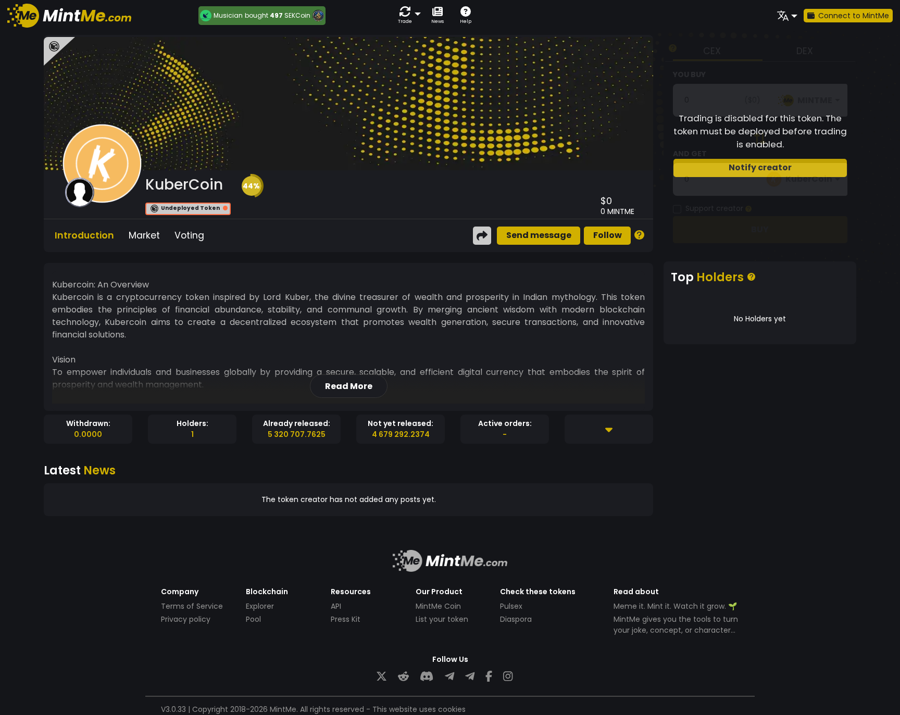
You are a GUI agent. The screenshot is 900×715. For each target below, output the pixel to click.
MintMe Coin (438, 606)
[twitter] (381, 676)
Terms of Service (192, 606)
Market (144, 235)
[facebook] (488, 676)
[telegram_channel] (469, 676)
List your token (442, 619)
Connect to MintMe (853, 15)
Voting (189, 235)
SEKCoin (297, 15)
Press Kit (345, 619)
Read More (348, 386)
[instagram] (507, 676)
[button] (407, 15)
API (336, 606)
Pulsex (511, 606)
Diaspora (516, 619)
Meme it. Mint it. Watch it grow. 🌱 (675, 606)
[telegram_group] (449, 676)
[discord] (426, 676)
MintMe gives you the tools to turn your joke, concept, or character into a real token (676, 630)
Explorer (260, 606)
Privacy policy (185, 619)
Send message (538, 235)
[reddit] (403, 676)
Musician (228, 15)
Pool (253, 619)
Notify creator (760, 167)
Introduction (84, 235)
